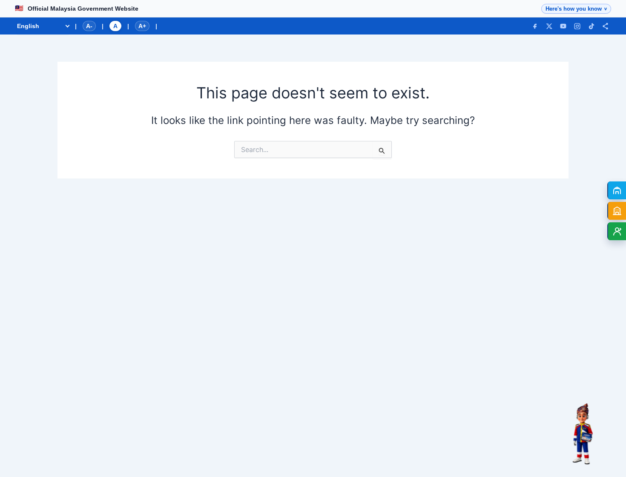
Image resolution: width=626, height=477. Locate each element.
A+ (142, 26)
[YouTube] (563, 26)
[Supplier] (616, 211)
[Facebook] (535, 26)
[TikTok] (591, 26)
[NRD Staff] (616, 231)
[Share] (605, 26)
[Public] (616, 190)
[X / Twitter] (549, 26)
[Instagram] (577, 26)
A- (89, 26)
